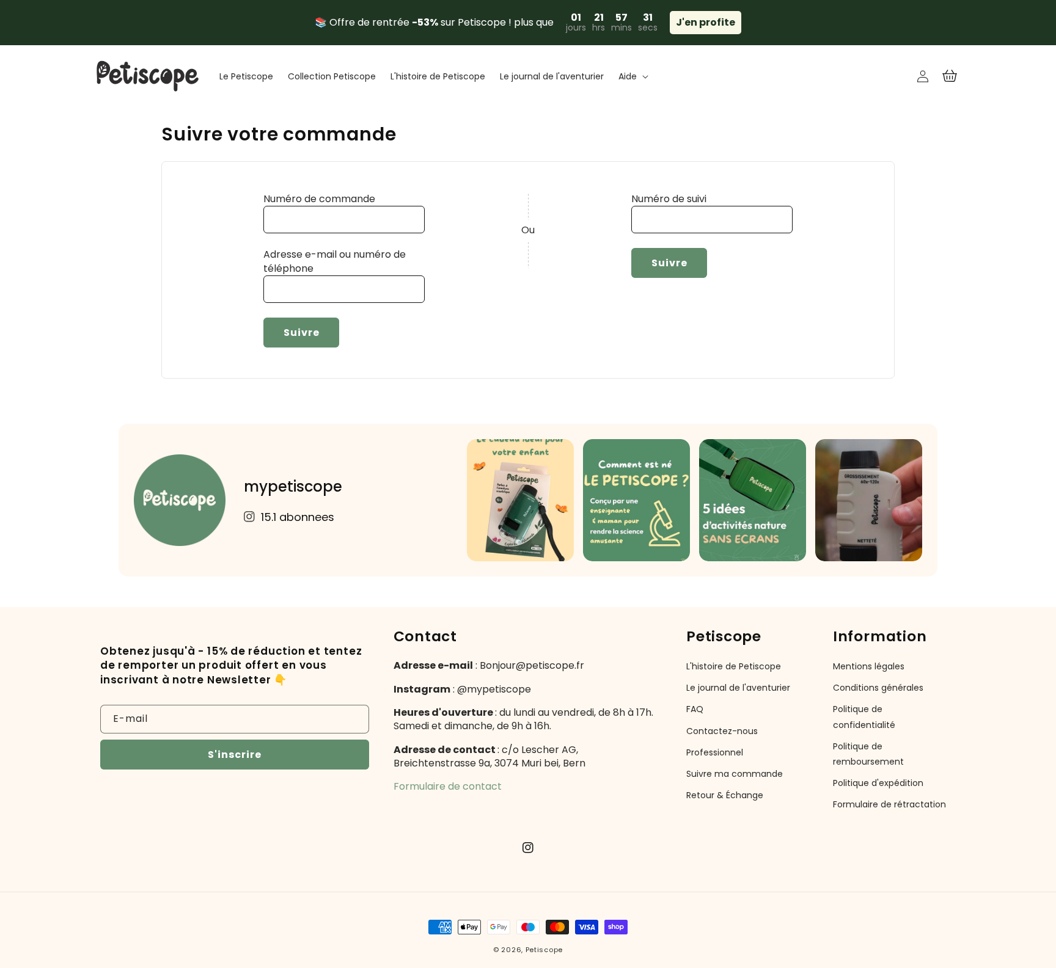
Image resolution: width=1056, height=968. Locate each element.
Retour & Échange (724, 795)
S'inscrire (235, 755)
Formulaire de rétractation (889, 804)
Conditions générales (878, 688)
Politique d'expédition (878, 783)
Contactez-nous (722, 731)
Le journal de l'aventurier (738, 688)
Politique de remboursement (868, 754)
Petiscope (544, 950)
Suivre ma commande (734, 774)
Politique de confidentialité (864, 716)
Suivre (302, 333)
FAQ (694, 709)
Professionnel (714, 752)
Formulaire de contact (448, 786)
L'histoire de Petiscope (733, 666)
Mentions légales (868, 666)
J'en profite (705, 22)
